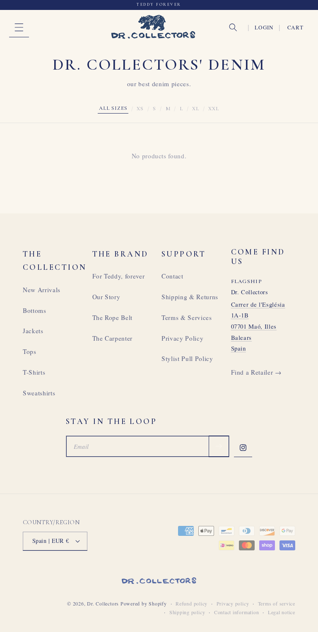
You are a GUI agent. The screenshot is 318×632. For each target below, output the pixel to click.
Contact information (236, 612)
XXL (213, 108)
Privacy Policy (182, 338)
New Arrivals (41, 290)
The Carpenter (112, 338)
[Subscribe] (219, 446)
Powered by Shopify (143, 603)
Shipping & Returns (189, 297)
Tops (29, 351)
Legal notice (281, 612)
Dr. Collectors (103, 603)
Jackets (33, 331)
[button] (19, 27)
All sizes (113, 108)
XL (195, 108)
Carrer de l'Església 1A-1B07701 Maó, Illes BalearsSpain (258, 326)
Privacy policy (233, 603)
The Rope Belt (112, 317)
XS (140, 108)
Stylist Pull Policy (187, 358)
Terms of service (276, 603)
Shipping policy (187, 612)
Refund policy (191, 603)
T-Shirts (34, 372)
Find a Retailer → (256, 372)
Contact (172, 276)
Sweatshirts (39, 393)
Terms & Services (186, 317)
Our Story (106, 297)
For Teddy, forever (118, 276)
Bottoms (34, 310)
